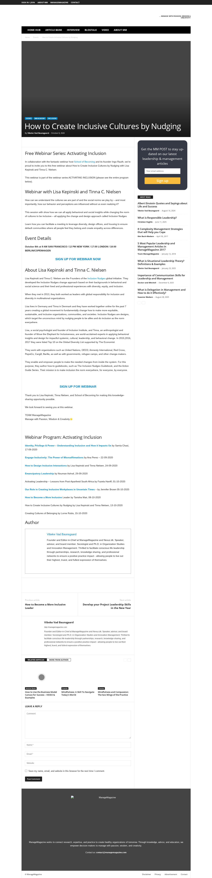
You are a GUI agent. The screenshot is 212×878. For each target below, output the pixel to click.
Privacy (158, 874)
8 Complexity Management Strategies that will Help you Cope (160, 230)
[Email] (66, 142)
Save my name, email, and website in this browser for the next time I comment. (66, 771)
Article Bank (53, 29)
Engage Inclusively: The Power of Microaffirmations (54, 457)
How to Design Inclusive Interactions (46, 465)
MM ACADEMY (40, 118)
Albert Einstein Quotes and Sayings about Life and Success (162, 205)
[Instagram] (168, 2)
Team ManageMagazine (148, 254)
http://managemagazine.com (55, 627)
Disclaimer (146, 874)
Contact (75, 2)
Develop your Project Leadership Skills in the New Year (107, 606)
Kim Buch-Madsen (146, 236)
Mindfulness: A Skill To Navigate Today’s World (77, 693)
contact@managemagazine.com (111, 852)
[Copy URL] (89, 142)
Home (27, 37)
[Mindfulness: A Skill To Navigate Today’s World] (78, 677)
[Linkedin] (173, 2)
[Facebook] (162, 2)
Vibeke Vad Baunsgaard (38, 133)
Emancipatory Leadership (39, 473)
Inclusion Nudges (96, 278)
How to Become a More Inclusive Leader (45, 606)
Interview (73, 29)
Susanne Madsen (145, 297)
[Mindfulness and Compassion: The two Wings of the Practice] (114, 677)
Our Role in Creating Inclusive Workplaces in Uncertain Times (60, 489)
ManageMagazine (59, 2)
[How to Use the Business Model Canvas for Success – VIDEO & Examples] (41, 677)
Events (36, 37)
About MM (43, 2)
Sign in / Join (28, 2)
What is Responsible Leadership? (157, 217)
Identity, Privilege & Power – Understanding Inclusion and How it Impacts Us (68, 445)
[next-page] (129, 660)
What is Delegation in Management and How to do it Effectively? (162, 291)
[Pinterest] (178, 2)
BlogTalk (91, 29)
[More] (97, 142)
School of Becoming (84, 161)
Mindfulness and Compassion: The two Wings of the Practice (113, 693)
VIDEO (105, 29)
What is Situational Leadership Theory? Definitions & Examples (161, 262)
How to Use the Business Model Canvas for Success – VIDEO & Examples (41, 694)
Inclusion (52, 118)
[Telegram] (81, 142)
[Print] (74, 142)
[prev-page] (125, 660)
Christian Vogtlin (145, 222)
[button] (185, 30)
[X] (183, 2)
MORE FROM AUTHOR (58, 660)
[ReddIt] (58, 142)
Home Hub (33, 29)
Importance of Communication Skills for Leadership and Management (161, 277)
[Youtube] (188, 2)
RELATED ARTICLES (36, 660)
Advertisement (171, 874)
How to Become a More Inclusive (43, 497)
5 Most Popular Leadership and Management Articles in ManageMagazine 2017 (156, 246)
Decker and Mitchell (147, 282)
